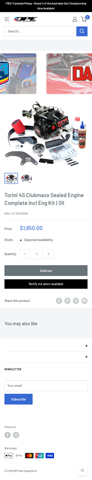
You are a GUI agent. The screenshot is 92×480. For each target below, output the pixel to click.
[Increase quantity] (48, 254)
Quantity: (10, 254)
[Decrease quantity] (24, 254)
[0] (84, 19)
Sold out (46, 271)
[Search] (82, 31)
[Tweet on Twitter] (76, 301)
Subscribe (18, 399)
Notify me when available (46, 284)
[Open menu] (6, 19)
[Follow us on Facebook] (7, 435)
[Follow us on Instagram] (16, 435)
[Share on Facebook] (59, 301)
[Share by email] (84, 301)
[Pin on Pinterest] (67, 301)
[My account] (75, 19)
